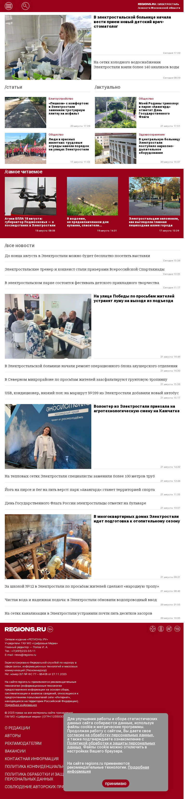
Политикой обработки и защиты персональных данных (111, 745)
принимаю (115, 783)
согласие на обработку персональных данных (110, 735)
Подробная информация (21, 705)
